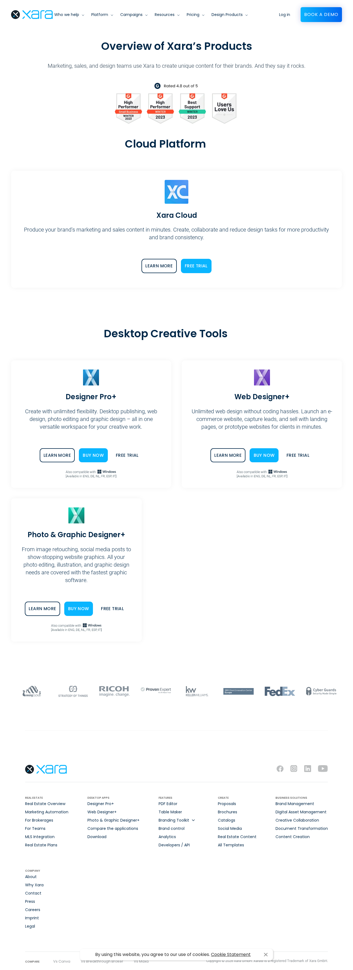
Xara (32, 14)
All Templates (231, 845)
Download (96, 836)
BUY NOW (93, 455)
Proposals (227, 803)
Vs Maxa (141, 961)
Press (30, 901)
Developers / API (174, 845)
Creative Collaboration (297, 820)
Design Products (227, 14)
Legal (30, 926)
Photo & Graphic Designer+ (113, 820)
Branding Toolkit (174, 820)
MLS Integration (40, 836)
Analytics (167, 836)
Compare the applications (112, 828)
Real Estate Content (237, 836)
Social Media (230, 828)
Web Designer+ (102, 812)
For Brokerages (39, 820)
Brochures (227, 812)
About (31, 876)
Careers (32, 909)
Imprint (32, 918)
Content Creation (293, 836)
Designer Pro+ (100, 803)
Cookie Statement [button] (231, 954)
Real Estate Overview (45, 803)
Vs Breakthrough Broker (102, 961)
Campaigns (131, 14)
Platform (99, 14)
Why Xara (34, 885)
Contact (33, 893)
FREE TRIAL (196, 266)
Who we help (66, 14)
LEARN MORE (159, 266)
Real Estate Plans (41, 845)
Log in (284, 14)
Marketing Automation (46, 812)
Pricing (193, 14)
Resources (165, 14)
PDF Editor (168, 803)
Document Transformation (302, 828)
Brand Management (295, 803)
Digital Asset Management (301, 812)
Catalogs (226, 820)
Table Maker (170, 812)
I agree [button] (266, 955)
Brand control (171, 828)
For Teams (35, 828)
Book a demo (321, 14)
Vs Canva (61, 961)
